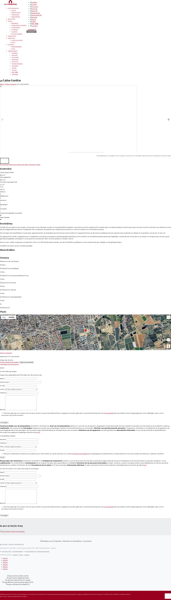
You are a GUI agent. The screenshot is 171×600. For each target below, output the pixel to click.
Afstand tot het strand (8, 283)
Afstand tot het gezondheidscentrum (15, 275)
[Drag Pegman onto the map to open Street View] (168, 346)
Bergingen (4, 204)
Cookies (26, 555)
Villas (13, 10)
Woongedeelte (5, 177)
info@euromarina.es (43, 551)
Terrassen (3, 209)
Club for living (17, 40)
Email (2, 450)
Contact (11, 44)
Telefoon (3, 393)
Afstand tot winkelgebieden (12, 297)
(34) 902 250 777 (31, 551)
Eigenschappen (10, 84)
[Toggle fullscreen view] (168, 317)
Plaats (38, 164)
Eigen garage (4, 217)
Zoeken (31, 29)
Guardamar (15, 27)
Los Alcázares (16, 34)
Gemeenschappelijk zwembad (11, 213)
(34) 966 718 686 (17, 551)
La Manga (14, 29)
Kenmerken (4, 164)
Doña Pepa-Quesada (18, 25)
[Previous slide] (2, 119)
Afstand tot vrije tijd (9, 290)
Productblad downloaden (9, 362)
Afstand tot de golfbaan (10, 268)
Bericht (2, 409)
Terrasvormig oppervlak (8, 182)
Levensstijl (12, 36)
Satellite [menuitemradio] (12, 317)
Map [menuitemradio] (4, 317)
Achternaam (4, 382)
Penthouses (15, 12)
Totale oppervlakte (7, 172)
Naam (2, 378)
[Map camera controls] (168, 340)
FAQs (13, 48)
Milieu (10, 21)
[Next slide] (168, 119)
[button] (4, 161)
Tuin (1, 187)
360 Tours (11, 19)
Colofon (15, 555)
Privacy (21, 555)
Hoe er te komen (6, 353)
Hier (38, 432)
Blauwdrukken (23, 164)
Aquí (145, 465)
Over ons (11, 38)
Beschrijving (13, 164)
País (1, 446)
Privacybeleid (109, 413)
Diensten (32, 164)
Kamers (2, 192)
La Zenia (14, 31)
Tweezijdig (15, 14)
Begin (2, 84)
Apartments (15, 16)
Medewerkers (16, 46)
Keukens (3, 200)
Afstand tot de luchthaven (9, 261)
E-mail (2, 386)
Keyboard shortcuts (148, 349)
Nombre (3, 439)
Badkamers (4, 196)
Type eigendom (13, 8)
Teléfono (3, 443)
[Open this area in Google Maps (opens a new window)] (3, 349)
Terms (169, 349)
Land (2, 389)
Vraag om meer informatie (26, 362)
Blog (13, 42)
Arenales (14, 23)
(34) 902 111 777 (6, 551)
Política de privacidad (80, 454)
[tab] (69, 152)
